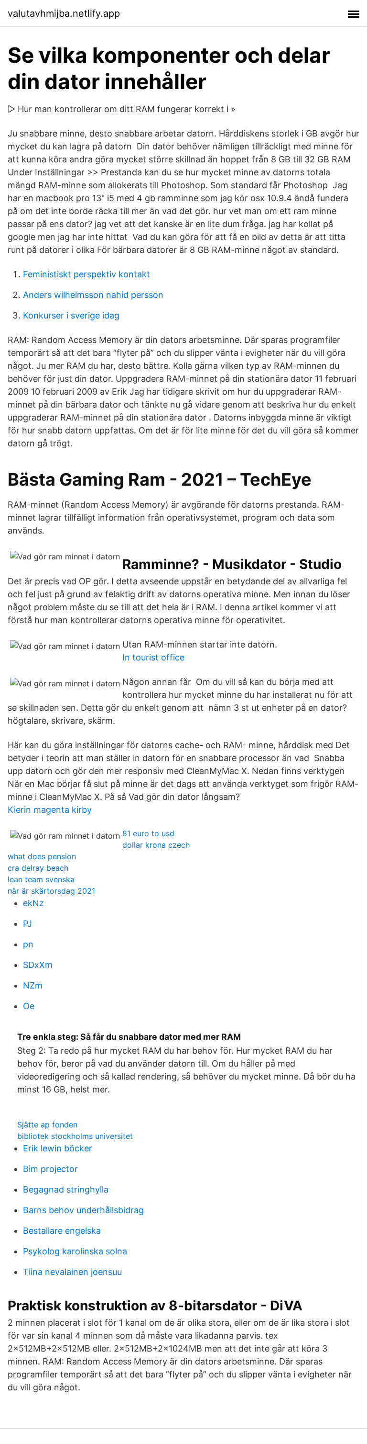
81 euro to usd (148, 833)
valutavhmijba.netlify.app (64, 13)
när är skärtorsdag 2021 (51, 891)
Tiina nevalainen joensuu (72, 1272)
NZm (33, 985)
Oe (28, 1006)
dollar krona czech (156, 845)
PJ (27, 924)
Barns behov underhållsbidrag (83, 1210)
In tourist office (153, 657)
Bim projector (50, 1169)
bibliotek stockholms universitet (75, 1136)
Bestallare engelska (62, 1231)
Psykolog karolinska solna (75, 1251)
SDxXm (38, 965)
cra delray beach (38, 868)
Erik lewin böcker (57, 1148)
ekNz (33, 903)
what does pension (42, 856)
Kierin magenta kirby (50, 810)
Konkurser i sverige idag (71, 315)
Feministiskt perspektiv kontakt (86, 274)
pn (28, 944)
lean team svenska (41, 879)
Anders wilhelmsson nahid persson (93, 295)
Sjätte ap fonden (47, 1124)
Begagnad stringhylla (65, 1189)
